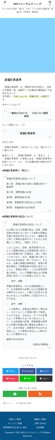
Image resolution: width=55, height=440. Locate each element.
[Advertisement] (27, 45)
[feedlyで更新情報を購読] (15, 394)
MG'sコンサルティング (28, 3)
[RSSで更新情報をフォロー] (40, 394)
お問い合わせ (40, 423)
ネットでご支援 (15, 423)
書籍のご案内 (40, 419)
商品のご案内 (15, 419)
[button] (49, 306)
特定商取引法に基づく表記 (15, 427)
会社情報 (40, 427)
